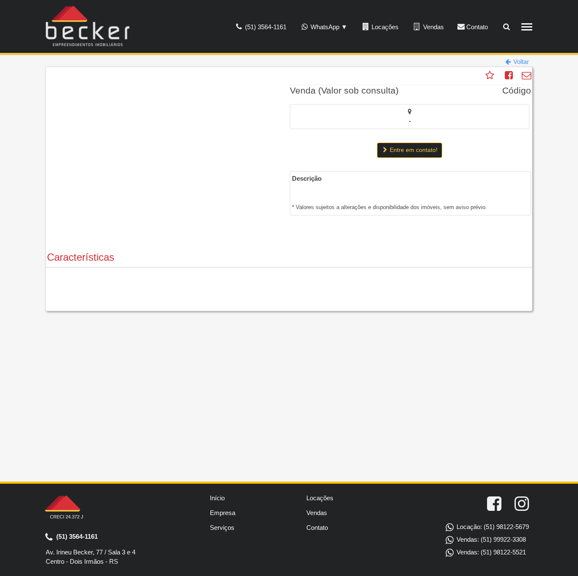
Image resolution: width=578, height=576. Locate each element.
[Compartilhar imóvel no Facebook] (509, 76)
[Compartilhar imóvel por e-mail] (526, 76)
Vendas (432, 26)
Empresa (222, 512)
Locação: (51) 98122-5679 (492, 526)
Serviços (222, 527)
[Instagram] (521, 504)
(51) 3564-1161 (76, 536)
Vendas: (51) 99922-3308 (490, 539)
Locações (384, 26)
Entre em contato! (413, 149)
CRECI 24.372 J (66, 516)
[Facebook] (494, 504)
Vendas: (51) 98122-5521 (490, 552)
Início (217, 498)
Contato (476, 26)
